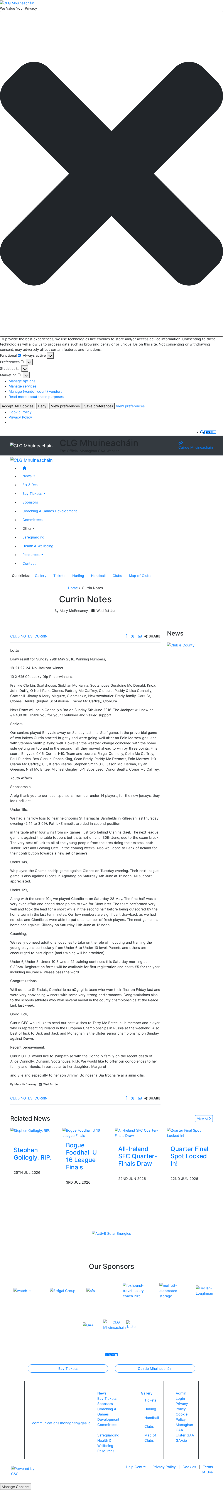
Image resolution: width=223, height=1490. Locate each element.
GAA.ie (181, 1440)
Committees (32, 520)
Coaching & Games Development (49, 511)
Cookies (189, 1467)
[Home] (116, 468)
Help (136, 1467)
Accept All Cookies (17, 406)
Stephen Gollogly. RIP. (33, 1153)
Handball (98, 575)
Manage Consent (16, 1487)
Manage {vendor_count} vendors (35, 391)
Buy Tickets (68, 1368)
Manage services (22, 386)
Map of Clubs (140, 575)
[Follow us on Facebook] (205, 432)
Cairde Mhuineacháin (195, 447)
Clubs (117, 575)
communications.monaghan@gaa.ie (61, 1423)
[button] (111, 173)
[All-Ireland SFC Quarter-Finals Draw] (137, 1132)
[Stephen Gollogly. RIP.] (30, 1130)
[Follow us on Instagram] (211, 432)
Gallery (40, 575)
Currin (40, 636)
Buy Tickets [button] (32, 493)
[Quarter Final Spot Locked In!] (190, 1132)
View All (203, 1118)
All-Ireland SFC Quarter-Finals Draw (137, 1156)
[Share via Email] (140, 636)
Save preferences (98, 406)
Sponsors (30, 502)
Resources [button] (31, 554)
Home (73, 588)
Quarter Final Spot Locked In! (189, 1156)
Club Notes (21, 636)
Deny (42, 406)
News (101, 1393)
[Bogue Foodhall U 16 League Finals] (85, 1132)
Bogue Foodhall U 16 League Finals (81, 1156)
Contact (29, 563)
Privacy (164, 1467)
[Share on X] (133, 636)
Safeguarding (33, 537)
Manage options (22, 381)
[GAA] (88, 1324)
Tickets (59, 575)
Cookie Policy (20, 412)
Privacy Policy (20, 417)
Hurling (78, 575)
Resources (105, 1451)
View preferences (65, 406)
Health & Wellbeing (37, 546)
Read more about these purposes (36, 396)
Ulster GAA (185, 1435)
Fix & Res (29, 485)
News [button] (27, 476)
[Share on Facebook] (126, 636)
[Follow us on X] (208, 432)
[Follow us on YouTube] (214, 432)
